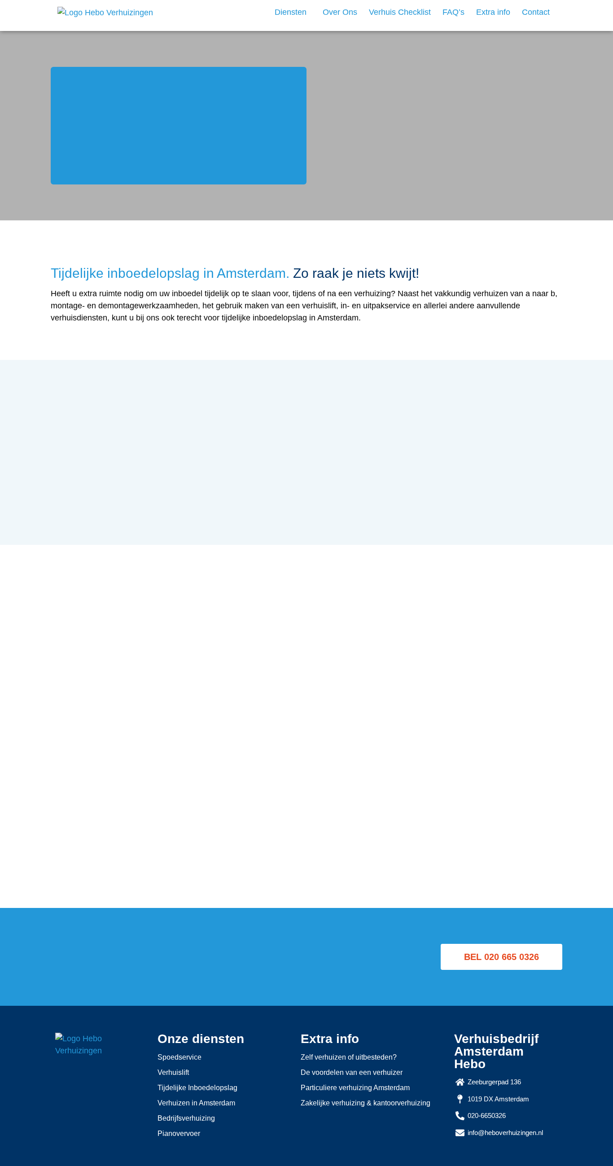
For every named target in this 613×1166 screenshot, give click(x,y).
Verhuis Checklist (400, 12)
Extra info (493, 12)
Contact (536, 12)
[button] (293, 12)
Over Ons (340, 12)
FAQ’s (453, 12)
